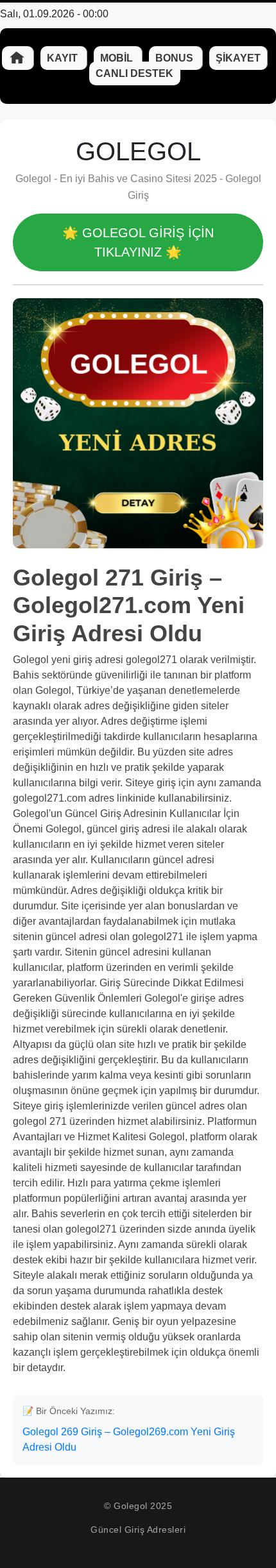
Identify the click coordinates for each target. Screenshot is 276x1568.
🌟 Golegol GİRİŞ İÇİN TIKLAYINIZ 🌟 (138, 242)
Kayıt (63, 58)
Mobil (117, 58)
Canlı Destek (134, 73)
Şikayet (238, 58)
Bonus (175, 58)
